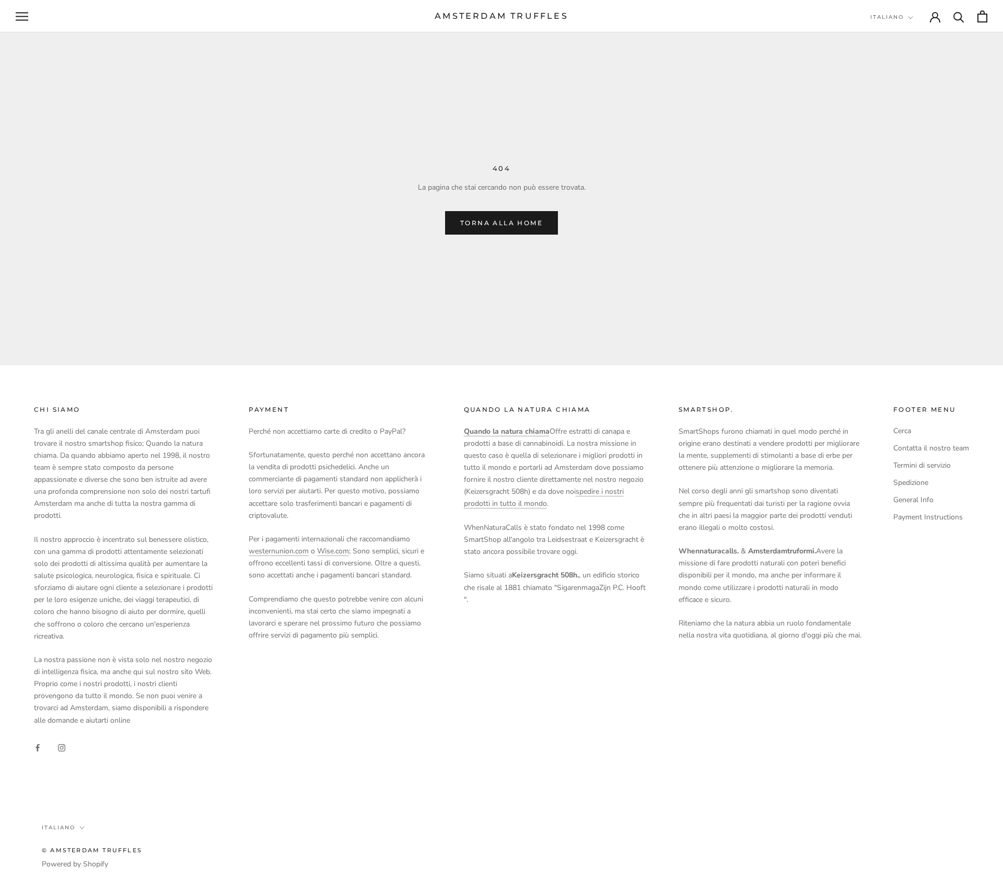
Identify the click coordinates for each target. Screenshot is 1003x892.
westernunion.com (279, 551)
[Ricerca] (958, 16)
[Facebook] (37, 747)
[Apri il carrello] (982, 16)
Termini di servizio (922, 465)
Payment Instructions (928, 517)
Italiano (887, 17)
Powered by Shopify (75, 864)
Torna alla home (501, 223)
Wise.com (333, 551)
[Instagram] (61, 747)
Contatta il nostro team (931, 448)
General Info (913, 500)
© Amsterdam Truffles (92, 850)
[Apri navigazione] (22, 16)
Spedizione (910, 483)
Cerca (902, 431)
